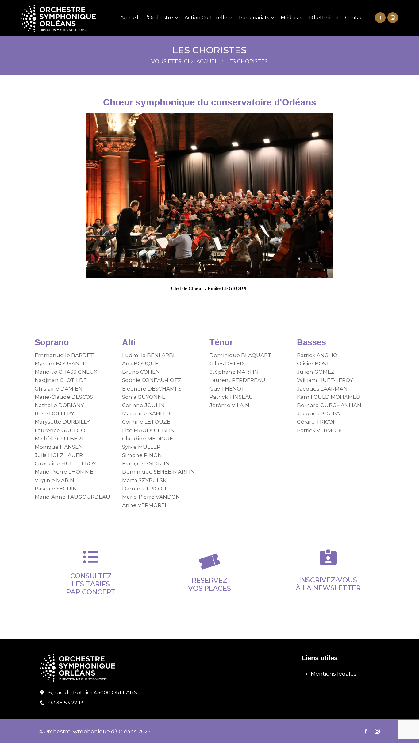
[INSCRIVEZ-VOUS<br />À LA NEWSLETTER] (328, 557)
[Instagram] (392, 17)
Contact (355, 18)
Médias (289, 18)
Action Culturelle (206, 18)
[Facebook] (380, 17)
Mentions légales (333, 674)
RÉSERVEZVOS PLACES (209, 584)
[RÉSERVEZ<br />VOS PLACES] (209, 561)
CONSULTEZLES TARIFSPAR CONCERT (91, 584)
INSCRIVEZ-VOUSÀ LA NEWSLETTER (328, 584)
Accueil (129, 18)
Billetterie (321, 18)
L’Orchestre (158, 18)
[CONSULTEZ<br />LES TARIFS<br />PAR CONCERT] (90, 557)
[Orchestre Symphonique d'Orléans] (64, 17)
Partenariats (254, 18)
